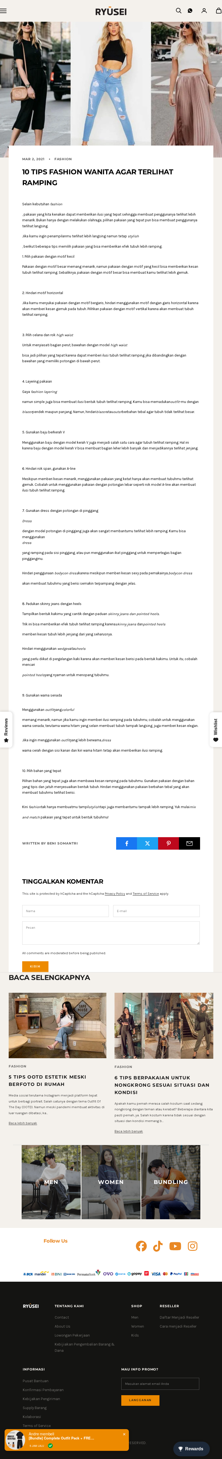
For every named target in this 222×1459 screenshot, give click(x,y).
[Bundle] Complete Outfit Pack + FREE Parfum (62, 1438)
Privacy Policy (115, 893)
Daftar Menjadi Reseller (179, 1317)
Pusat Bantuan (35, 1381)
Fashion (63, 159)
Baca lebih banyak (23, 1123)
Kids (135, 1335)
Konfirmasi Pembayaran (43, 1390)
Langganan (140, 1400)
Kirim (35, 966)
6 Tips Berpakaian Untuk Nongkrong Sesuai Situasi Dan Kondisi (162, 1085)
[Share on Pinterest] (168, 843)
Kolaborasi (32, 1416)
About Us (62, 1326)
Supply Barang (35, 1408)
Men (134, 1317)
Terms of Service (146, 893)
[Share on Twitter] (147, 843)
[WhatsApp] (190, 10)
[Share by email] (189, 843)
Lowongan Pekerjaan (72, 1335)
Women (137, 1326)
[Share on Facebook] (126, 843)
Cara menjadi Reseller (178, 1326)
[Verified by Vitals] (50, 1445)
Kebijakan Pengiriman (41, 1399)
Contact (62, 1317)
